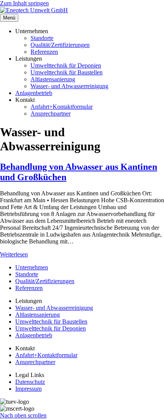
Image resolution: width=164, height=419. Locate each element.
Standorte (42, 38)
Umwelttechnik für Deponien (66, 65)
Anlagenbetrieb (33, 93)
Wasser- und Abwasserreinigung (69, 86)
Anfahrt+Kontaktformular (62, 106)
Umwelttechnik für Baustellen (67, 72)
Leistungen (28, 301)
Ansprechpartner (51, 113)
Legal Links (29, 375)
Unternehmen (31, 267)
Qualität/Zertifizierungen (60, 45)
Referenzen (44, 51)
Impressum (28, 388)
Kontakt (25, 348)
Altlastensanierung (53, 79)
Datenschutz (30, 382)
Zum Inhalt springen (24, 3)
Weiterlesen (14, 254)
